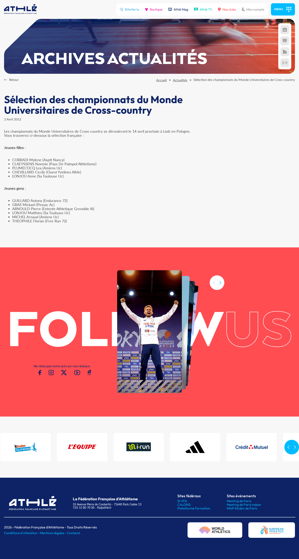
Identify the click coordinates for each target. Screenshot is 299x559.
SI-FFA (182, 501)
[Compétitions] (284, 29)
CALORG (184, 505)
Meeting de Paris (239, 501)
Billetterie (132, 9)
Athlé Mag (181, 9)
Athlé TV (206, 9)
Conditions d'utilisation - (22, 533)
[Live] (284, 62)
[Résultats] (284, 40)
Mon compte (255, 9)
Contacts (73, 533)
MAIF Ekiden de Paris (242, 508)
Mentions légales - (53, 533)
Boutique (156, 9)
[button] (220, 282)
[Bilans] (284, 51)
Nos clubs (229, 9)
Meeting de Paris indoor (244, 505)
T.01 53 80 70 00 (83, 507)
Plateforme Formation (193, 508)
